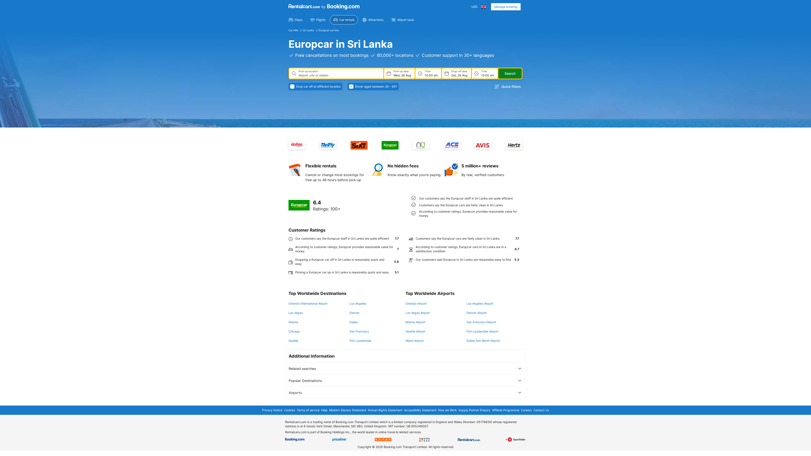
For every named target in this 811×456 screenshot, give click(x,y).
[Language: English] (483, 7)
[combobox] (339, 75)
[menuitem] (295, 19)
